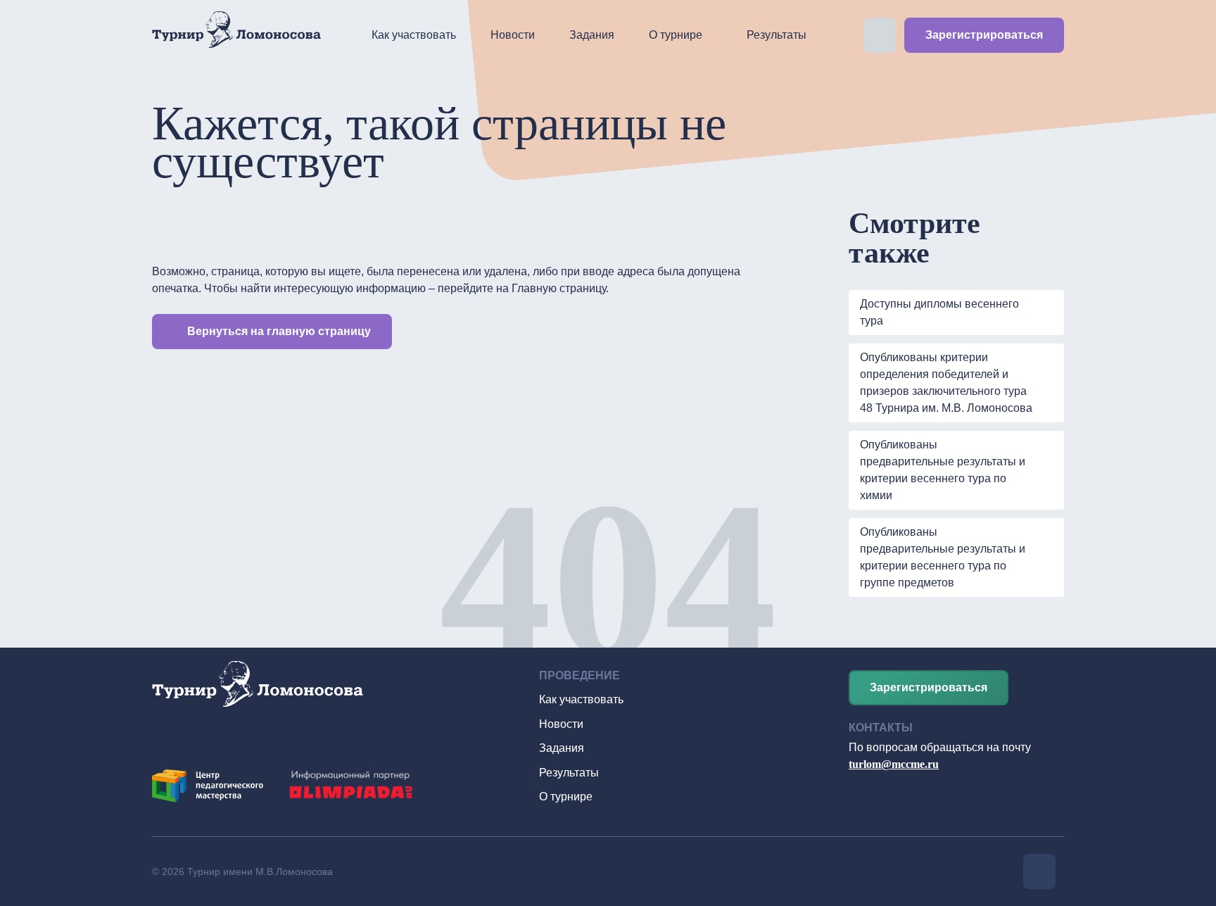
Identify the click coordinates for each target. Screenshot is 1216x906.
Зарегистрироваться (984, 35)
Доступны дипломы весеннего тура (939, 312)
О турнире (675, 35)
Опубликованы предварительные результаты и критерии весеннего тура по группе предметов (942, 557)
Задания (591, 35)
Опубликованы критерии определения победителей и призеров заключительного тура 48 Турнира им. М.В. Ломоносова (946, 382)
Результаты (776, 35)
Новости (512, 35)
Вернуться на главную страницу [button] (279, 331)
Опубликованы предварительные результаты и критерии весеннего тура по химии (942, 470)
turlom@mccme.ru (894, 764)
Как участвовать (414, 35)
